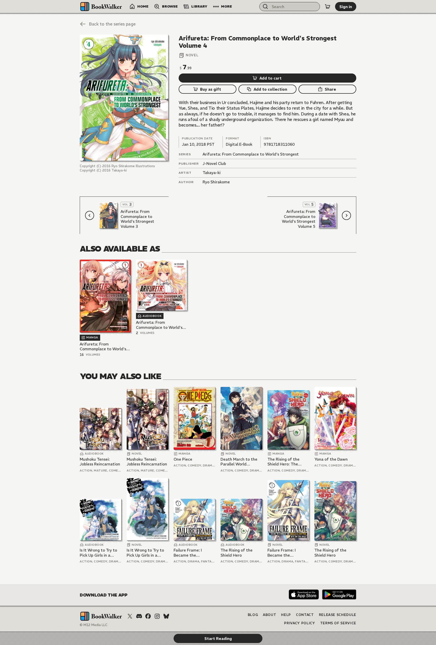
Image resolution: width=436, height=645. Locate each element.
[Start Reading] (124, 98)
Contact (305, 614)
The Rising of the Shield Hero (237, 553)
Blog (253, 614)
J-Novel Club (214, 163)
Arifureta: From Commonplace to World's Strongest (251, 154)
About (269, 614)
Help (286, 614)
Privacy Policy (299, 623)
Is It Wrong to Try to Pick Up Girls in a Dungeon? (98, 553)
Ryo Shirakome (216, 182)
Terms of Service (338, 623)
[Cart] (327, 6)
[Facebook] (148, 616)
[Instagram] (157, 616)
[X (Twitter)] (130, 616)
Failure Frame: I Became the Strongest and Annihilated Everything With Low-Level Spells (194, 553)
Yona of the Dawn (331, 459)
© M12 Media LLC (93, 625)
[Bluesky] (166, 616)
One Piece (183, 459)
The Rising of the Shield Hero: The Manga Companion (284, 462)
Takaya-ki (212, 172)
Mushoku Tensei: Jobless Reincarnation (100, 462)
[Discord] (139, 616)
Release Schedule (337, 614)
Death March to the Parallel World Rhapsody (239, 462)
